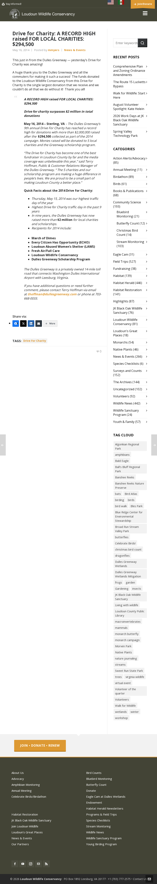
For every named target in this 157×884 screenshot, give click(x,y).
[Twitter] (23, 323)
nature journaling (126, 658)
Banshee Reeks (124, 477)
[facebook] (14, 863)
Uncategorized (123, 389)
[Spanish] (121, 2)
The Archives (122, 382)
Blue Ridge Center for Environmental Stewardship (129, 516)
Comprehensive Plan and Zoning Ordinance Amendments (129, 70)
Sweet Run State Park (129, 671)
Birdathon (120, 177)
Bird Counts (93, 773)
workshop (121, 718)
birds (131, 500)
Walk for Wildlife (125, 705)
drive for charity (34, 341)
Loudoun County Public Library (129, 613)
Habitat (118, 276)
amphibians (122, 454)
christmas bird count (128, 549)
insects (136, 588)
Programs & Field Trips (101, 814)
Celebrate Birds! (125, 543)
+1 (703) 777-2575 (119, 879)
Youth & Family (123, 422)
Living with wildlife (126, 605)
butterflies (121, 537)
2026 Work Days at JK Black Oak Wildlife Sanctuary (128, 120)
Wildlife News (122, 403)
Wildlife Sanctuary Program (104, 838)
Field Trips (120, 261)
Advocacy (17, 779)
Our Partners (20, 844)
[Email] (38, 323)
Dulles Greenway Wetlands (126, 564)
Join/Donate (144, 4)
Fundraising (121, 269)
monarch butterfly (126, 634)
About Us (17, 773)
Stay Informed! (13, 4)
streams (120, 664)
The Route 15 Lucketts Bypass (129, 84)
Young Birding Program (101, 844)
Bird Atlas (131, 494)
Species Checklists (126, 364)
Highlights (120, 301)
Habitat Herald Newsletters (104, 808)
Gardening (121, 588)
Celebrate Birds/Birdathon (28, 796)
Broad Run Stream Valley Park (127, 529)
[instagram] (30, 863)
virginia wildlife (135, 677)
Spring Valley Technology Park (125, 133)
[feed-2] (46, 863)
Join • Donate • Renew (40, 745)
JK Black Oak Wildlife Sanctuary (128, 597)
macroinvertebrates (128, 621)
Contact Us (140, 879)
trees (118, 677)
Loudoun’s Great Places (27, 832)
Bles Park (136, 506)
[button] (142, 42)
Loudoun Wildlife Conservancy (125, 322)
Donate (91, 790)
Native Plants (122, 349)
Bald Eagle (122, 461)
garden (130, 582)
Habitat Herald (123, 283)
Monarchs (120, 342)
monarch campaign (127, 640)
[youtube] (22, 863)
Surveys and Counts (127, 371)
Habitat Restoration (127, 290)
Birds (117, 184)
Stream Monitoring (130, 242)
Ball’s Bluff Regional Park (127, 469)
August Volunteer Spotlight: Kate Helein (128, 106)
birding (119, 500)
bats (118, 494)
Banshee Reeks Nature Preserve (129, 485)
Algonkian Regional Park (127, 446)
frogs (118, 582)
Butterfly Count (128, 223)
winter (135, 712)
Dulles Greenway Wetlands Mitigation (128, 574)
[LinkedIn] (31, 323)
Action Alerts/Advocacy (129, 158)
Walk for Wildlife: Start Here (129, 95)
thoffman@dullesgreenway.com (52, 294)
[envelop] (38, 863)
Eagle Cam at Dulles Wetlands (105, 796)
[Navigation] (145, 13)
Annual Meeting (124, 170)
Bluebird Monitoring (125, 214)
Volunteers (121, 396)
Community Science (127, 202)
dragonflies (122, 555)
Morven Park (123, 646)
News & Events (75, 50)
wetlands (121, 712)
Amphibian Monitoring (25, 785)
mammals (121, 628)
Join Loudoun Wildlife (24, 826)
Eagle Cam (120, 254)
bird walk (121, 506)
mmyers (53, 50)
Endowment (94, 802)
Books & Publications (128, 191)
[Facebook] (15, 323)
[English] (111, 2)
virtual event (123, 683)
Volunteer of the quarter (125, 691)
